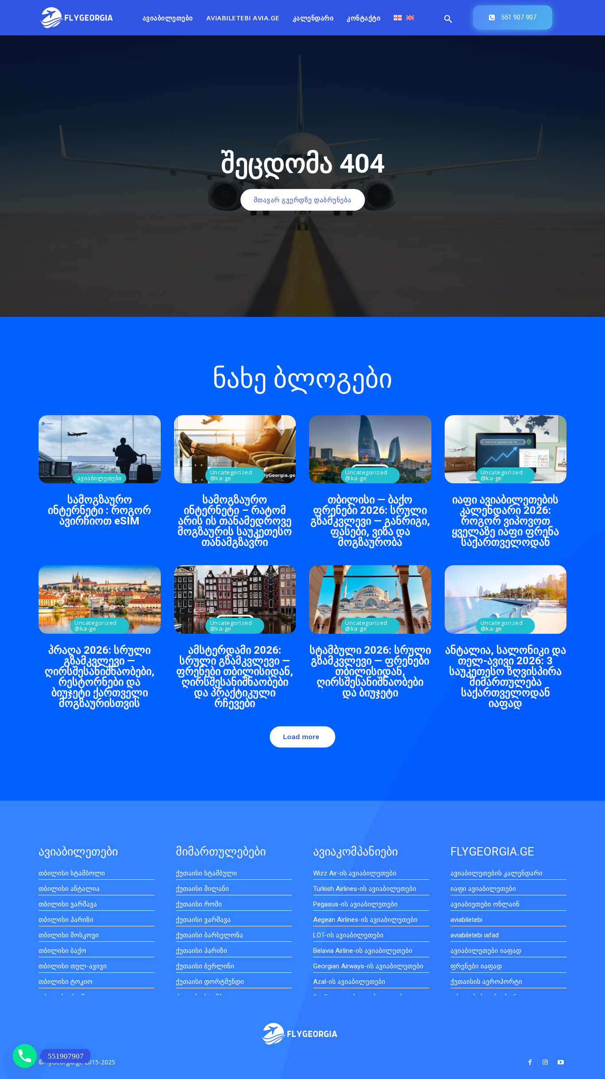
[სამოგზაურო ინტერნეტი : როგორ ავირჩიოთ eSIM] (100, 449)
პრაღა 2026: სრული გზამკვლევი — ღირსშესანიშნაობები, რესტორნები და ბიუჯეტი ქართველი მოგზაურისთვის (100, 676)
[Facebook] (529, 1062)
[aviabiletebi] (77, 17)
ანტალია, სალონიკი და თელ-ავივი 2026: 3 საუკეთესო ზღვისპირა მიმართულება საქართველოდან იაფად (505, 676)
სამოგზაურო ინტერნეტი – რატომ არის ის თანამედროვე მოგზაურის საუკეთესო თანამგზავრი (235, 520)
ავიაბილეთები (100, 478)
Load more (301, 737)
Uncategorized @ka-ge (231, 475)
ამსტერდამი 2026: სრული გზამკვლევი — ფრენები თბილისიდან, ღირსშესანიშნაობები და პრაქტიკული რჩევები (234, 676)
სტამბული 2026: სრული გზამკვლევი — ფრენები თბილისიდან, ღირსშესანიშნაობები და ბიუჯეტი (370, 671)
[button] (448, 19)
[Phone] (25, 1056)
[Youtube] (560, 1062)
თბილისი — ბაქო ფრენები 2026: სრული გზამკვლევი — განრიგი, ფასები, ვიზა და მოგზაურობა (370, 520)
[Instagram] (545, 1062)
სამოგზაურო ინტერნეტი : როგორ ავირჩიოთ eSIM (99, 510)
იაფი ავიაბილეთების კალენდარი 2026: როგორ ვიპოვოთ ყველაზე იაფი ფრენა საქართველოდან (505, 520)
